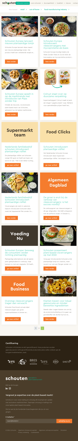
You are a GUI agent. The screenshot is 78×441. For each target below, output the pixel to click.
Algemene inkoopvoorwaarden (27, 430)
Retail (22, 9)
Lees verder (11, 61)
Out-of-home (34, 9)
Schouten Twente (23, 3)
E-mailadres (10, 417)
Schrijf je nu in (64, 421)
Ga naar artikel (13, 165)
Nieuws (68, 3)
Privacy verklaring (23, 432)
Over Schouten (36, 3)
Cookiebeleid (35, 432)
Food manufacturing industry (55, 9)
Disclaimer (64, 430)
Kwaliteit (60, 3)
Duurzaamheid (49, 3)
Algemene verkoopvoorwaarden (48, 430)
